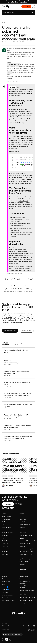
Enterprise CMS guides (27, 549)
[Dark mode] (9, 639)
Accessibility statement (24, 586)
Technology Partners (8, 600)
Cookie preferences (26, 603)
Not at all (9, 288)
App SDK (4, 538)
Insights (5, 535)
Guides (22, 538)
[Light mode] (3, 639)
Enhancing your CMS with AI (26, 555)
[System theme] (6, 639)
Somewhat (18, 288)
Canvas (4, 524)
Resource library (25, 543)
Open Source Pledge (26, 600)
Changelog (5, 592)
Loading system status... (13, 634)
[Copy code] (31, 155)
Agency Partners (7, 598)
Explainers (23, 546)
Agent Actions (6, 549)
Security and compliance (24, 593)
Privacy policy (24, 576)
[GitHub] (3, 626)
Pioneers (22, 527)
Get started (26, 6)
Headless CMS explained (27, 541)
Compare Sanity (24, 561)
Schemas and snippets (26, 535)
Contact (4, 576)
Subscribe (8, 504)
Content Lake (6, 541)
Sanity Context (7, 522)
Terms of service (25, 579)
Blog (3, 579)
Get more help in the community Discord (23, 344)
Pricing (22, 567)
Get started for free (10, 330)
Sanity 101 (23, 519)
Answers (4, 22)
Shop (3, 584)
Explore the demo (26, 330)
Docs (21, 516)
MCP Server (5, 530)
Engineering (6, 581)
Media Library (6, 519)
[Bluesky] (18, 626)
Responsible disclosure (27, 597)
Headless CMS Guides (26, 551)
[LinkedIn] (13, 626)
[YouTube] (8, 626)
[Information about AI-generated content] (18, 87)
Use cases (5, 554)
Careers (4, 589)
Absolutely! (27, 288)
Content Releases (7, 532)
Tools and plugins (25, 524)
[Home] (5, 6)
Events (4, 587)
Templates (23, 532)
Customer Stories (7, 595)
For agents (23, 569)
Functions (5, 546)
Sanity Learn (24, 522)
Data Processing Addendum (25, 582)
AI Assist (5, 551)
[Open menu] (33, 6)
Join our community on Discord (14, 498)
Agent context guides (26, 559)
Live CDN (5, 543)
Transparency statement (27, 590)
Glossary (22, 564)
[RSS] (29, 626)
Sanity (5, 304)
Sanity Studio (6, 516)
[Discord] (34, 626)
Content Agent (6, 527)
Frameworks (23, 530)
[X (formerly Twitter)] (24, 626)
